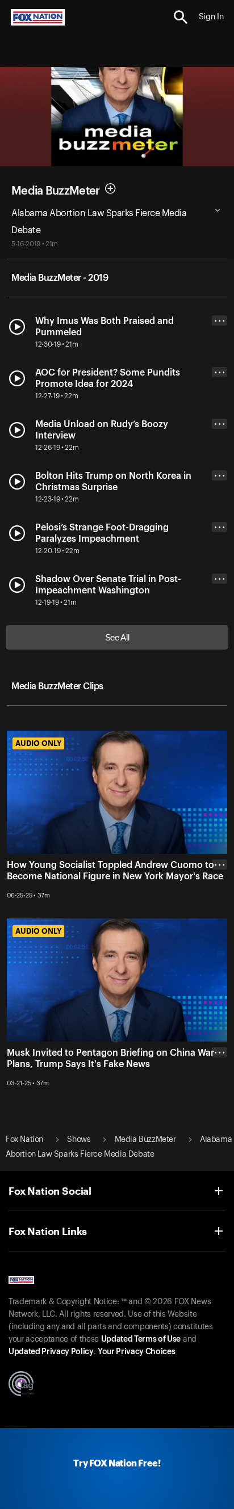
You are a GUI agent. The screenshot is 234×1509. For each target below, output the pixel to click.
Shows (78, 1140)
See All (117, 637)
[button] (181, 17)
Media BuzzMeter (55, 190)
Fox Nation (24, 1140)
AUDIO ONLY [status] (38, 743)
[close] (219, 910)
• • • (220, 321)
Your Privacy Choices (136, 1352)
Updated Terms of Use (141, 1339)
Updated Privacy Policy (51, 1352)
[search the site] (181, 17)
